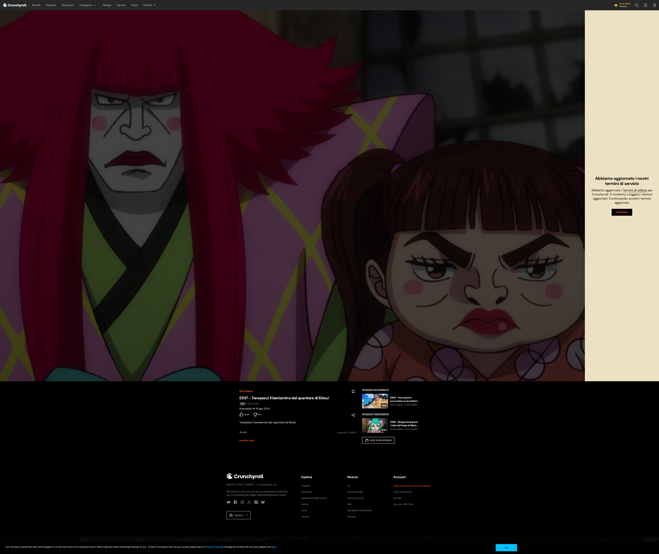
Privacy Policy (213, 546)
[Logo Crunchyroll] (15, 5)
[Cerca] (636, 5)
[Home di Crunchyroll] (245, 476)
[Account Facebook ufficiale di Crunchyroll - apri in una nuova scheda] (235, 502)
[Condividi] (353, 415)
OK (506, 547)
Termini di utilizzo (635, 190)
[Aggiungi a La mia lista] (353, 391)
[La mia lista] (645, 5)
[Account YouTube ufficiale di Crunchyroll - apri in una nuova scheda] (229, 502)
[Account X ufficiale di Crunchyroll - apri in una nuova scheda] (249, 502)
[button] (88, 5)
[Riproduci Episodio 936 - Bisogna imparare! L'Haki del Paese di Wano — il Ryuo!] (391, 425)
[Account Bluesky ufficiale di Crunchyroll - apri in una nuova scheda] (263, 502)
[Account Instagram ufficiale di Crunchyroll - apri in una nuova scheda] (242, 502)
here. (274, 546)
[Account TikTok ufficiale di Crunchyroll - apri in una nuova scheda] (256, 502)
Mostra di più (246, 440)
